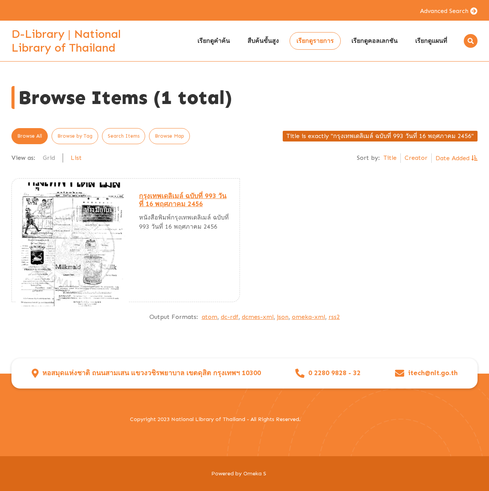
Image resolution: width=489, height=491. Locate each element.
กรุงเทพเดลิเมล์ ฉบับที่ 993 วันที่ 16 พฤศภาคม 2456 (183, 200)
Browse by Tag (74, 136)
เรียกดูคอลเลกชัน (374, 40)
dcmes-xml (258, 316)
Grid (49, 157)
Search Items (123, 136)
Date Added (453, 158)
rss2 (334, 316)
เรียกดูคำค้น (214, 40)
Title (390, 157)
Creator (416, 157)
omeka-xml (308, 316)
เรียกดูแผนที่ (431, 40)
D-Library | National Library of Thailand (66, 41)
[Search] (471, 41)
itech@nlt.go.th (433, 373)
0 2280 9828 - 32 (334, 373)
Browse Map (169, 136)
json (282, 316)
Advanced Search (444, 11)
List (76, 157)
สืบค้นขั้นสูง (263, 40)
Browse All (29, 136)
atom (209, 316)
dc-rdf (229, 316)
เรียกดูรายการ (315, 40)
